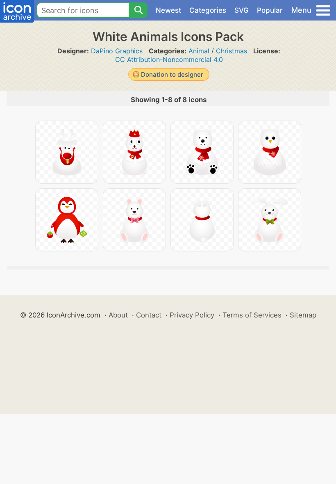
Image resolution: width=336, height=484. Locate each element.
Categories (207, 10)
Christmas (231, 51)
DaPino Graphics (117, 51)
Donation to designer (172, 74)
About (118, 315)
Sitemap (303, 315)
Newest (168, 10)
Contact (148, 315)
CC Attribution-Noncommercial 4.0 (169, 59)
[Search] (138, 10)
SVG (241, 10)
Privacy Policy (192, 315)
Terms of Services (252, 315)
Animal (198, 51)
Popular (270, 10)
